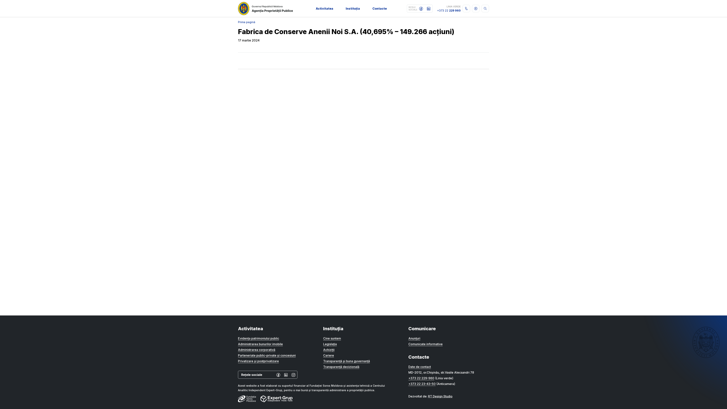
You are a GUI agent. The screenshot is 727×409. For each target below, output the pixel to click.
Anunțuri (414, 338)
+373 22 (449, 10)
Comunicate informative (425, 344)
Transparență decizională (341, 367)
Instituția (353, 8)
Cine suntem (332, 338)
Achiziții (329, 350)
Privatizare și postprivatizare (258, 361)
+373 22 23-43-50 (422, 384)
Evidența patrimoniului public (258, 338)
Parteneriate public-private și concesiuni (267, 355)
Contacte (379, 8)
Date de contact (419, 367)
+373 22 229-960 (421, 378)
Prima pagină (246, 22)
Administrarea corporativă (256, 350)
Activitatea (324, 8)
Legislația (330, 344)
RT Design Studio (440, 396)
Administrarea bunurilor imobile (260, 344)
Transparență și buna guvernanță (346, 361)
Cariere (328, 355)
